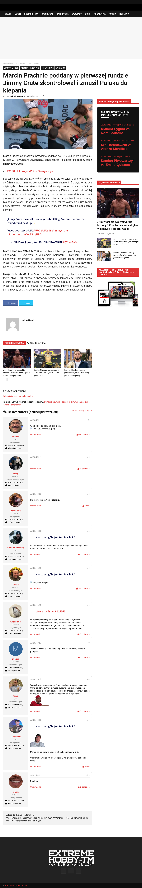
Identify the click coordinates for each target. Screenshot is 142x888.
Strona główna (8, 63)
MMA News (47, 67)
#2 (88, 457)
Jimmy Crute (20, 63)
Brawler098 (15, 510)
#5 (88, 568)
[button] (135, 14)
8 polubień (84, 468)
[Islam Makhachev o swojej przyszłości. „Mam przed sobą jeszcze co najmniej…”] (78, 358)
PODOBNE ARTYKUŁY (14, 343)
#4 (88, 531)
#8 (88, 679)
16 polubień (84, 434)
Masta (16, 792)
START (8, 13)
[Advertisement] (71, 38)
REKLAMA (124, 13)
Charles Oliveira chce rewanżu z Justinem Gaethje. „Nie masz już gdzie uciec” (46, 373)
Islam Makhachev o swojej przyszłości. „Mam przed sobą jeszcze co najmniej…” (76, 373)
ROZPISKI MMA (31, 13)
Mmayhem (16, 736)
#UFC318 (45, 230)
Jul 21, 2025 (35, 775)
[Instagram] (132, 2)
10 (43, 96)
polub (87, 505)
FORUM (112, 13)
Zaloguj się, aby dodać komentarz (18, 396)
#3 (88, 494)
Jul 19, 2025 (35, 420)
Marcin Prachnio (30, 67)
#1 (89, 420)
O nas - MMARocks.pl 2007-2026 (15, 885)
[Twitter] (137, 2)
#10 (88, 775)
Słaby (15, 473)
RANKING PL (63, 13)
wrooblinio (15, 622)
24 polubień (84, 588)
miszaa (15, 659)
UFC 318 (60, 67)
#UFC (36, 230)
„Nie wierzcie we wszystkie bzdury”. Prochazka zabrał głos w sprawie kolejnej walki (16, 373)
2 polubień (85, 554)
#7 (89, 643)
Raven (16, 696)
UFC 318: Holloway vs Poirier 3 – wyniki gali (30, 171)
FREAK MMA (100, 13)
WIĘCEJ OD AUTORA (36, 343)
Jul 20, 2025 (35, 494)
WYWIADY (77, 13)
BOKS (88, 13)
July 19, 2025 (69, 241)
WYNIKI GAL (47, 13)
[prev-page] (5, 379)
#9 (88, 720)
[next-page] (9, 379)
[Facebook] (128, 2)
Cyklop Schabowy (15, 547)
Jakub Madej (16, 96)
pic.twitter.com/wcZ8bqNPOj (24, 234)
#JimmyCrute (60, 230)
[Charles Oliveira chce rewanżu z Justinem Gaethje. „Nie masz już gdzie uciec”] (47, 358)
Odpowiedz (35, 434)
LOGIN (18, 13)
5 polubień (84, 711)
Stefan (16, 584)
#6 (88, 605)
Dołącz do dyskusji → (82, 410)
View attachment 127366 (50, 611)
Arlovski (16, 436)
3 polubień (84, 634)
